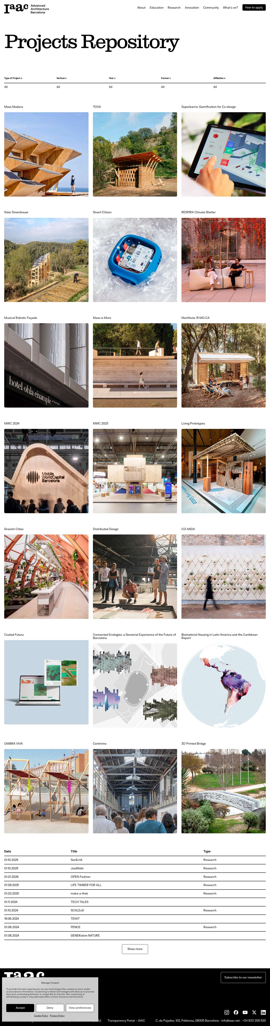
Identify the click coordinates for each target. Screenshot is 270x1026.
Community (211, 8)
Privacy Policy (57, 1015)
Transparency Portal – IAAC (126, 1021)
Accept (20, 1008)
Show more (135, 949)
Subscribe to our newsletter (243, 977)
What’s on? (230, 8)
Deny (50, 1008)
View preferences (80, 1008)
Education (156, 8)
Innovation (192, 8)
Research (174, 8)
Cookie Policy (41, 1015)
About (141, 8)
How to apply (254, 7)
